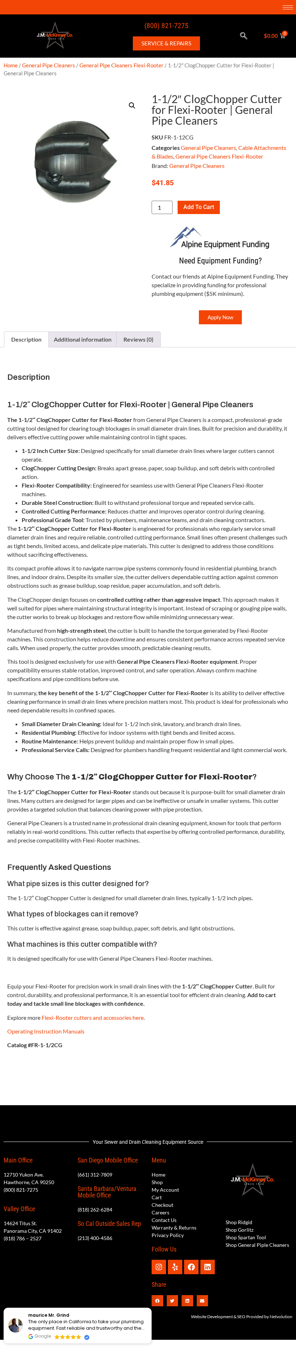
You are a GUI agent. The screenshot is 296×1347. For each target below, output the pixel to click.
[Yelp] (175, 1267)
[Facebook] (191, 1267)
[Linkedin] (207, 1267)
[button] (243, 36)
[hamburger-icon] (288, 7)
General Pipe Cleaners (48, 65)
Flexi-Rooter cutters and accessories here (93, 1017)
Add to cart (198, 207)
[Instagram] (159, 1267)
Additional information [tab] (83, 339)
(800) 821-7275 (166, 25)
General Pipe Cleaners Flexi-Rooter (121, 65)
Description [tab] (26, 339)
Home (11, 65)
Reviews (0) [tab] (138, 339)
